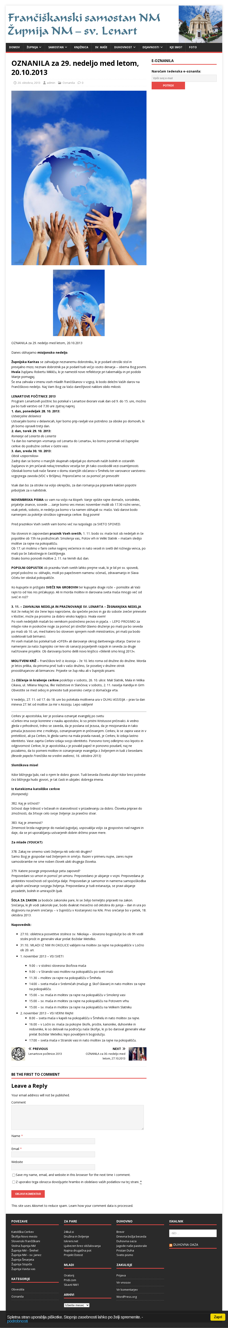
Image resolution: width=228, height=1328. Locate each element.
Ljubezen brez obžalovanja (82, 1246)
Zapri (218, 1317)
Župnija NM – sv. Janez (26, 1255)
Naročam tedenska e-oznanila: (176, 71)
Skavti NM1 (71, 1285)
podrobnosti (17, 1321)
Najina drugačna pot (77, 1250)
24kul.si (69, 1232)
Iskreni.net (71, 1241)
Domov (14, 47)
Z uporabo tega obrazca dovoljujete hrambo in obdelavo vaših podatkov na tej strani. (79, 1182)
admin (51, 83)
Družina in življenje (76, 1236)
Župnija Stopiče (21, 1264)
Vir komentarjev (127, 1290)
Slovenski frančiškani (25, 1241)
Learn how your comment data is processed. (101, 1206)
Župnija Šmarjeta (22, 1260)
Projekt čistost (73, 1255)
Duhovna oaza (126, 1241)
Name (16, 1136)
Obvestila (17, 1289)
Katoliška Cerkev (22, 1232)
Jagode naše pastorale (131, 1246)
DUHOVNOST (123, 47)
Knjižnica (81, 47)
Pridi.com (70, 1280)
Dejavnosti (150, 47)
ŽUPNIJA (32, 47)
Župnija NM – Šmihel (24, 1250)
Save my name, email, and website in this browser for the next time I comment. (73, 1175)
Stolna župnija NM (23, 1246)
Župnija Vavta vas (23, 1269)
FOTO (193, 47)
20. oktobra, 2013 (29, 83)
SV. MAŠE (101, 47)
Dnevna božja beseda (131, 1236)
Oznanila (69, 83)
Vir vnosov (123, 1282)
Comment (18, 1102)
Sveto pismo (124, 1255)
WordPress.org (126, 1297)
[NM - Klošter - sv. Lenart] (114, 40)
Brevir (120, 1232)
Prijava (121, 1275)
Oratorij (69, 1275)
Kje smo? (176, 47)
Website (17, 1162)
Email (15, 1149)
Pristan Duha (125, 1250)
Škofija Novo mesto (24, 1236)
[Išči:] (193, 1233)
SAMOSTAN (56, 47)
